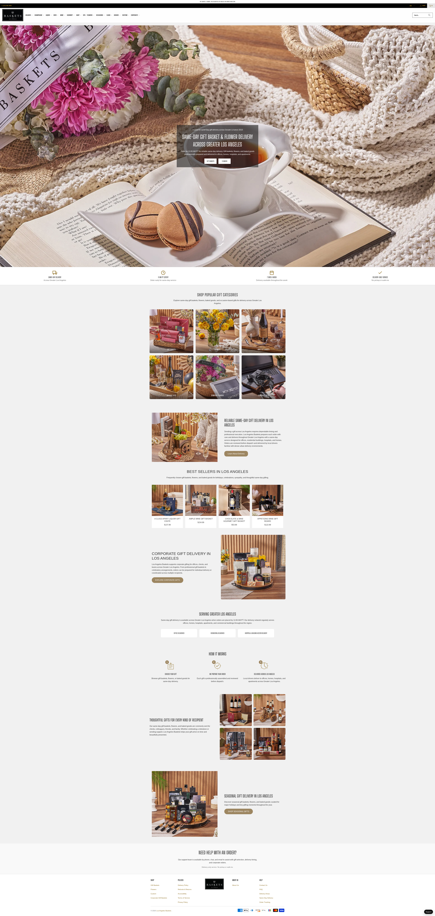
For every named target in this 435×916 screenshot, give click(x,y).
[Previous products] (152, 506)
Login (423, 5)
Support (428, 912)
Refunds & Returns (184, 889)
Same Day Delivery (266, 898)
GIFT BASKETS (210, 161)
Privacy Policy (183, 902)
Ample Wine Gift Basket (201, 519)
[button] (29, 15)
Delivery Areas (264, 894)
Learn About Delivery (236, 454)
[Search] (429, 15)
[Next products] (283, 506)
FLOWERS (224, 161)
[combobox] (422, 15)
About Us (235, 885)
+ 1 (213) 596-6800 (6, 5)
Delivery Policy (183, 885)
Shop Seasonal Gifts (238, 811)
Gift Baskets (155, 885)
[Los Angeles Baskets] (12, 15)
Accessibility (182, 894)
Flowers (153, 889)
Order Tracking (264, 902)
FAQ (261, 889)
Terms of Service (184, 898)
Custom (153, 894)
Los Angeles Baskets (163, 911)
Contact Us (263, 885)
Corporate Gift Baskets (159, 898)
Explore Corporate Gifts (167, 580)
